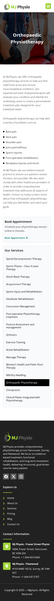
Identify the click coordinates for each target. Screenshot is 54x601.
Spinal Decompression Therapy (24, 258)
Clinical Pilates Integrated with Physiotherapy (23, 399)
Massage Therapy (16, 357)
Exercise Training (15, 342)
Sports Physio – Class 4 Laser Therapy (22, 267)
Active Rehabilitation (17, 349)
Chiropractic (13, 390)
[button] (48, 6)
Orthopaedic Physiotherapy (21, 382)
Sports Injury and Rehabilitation (24, 291)
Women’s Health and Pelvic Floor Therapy (24, 366)
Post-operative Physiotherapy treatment (23, 315)
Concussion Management (20, 306)
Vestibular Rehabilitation (20, 299)
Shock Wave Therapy (18, 276)
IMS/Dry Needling (16, 375)
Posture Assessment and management (20, 326)
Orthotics (11, 335)
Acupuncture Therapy (18, 284)
